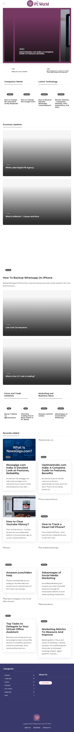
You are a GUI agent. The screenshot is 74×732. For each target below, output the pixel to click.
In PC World (19, 688)
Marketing (44, 408)
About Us (28, 727)
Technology (44, 94)
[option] (37, 35)
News (19, 695)
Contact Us (47, 727)
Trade (9, 408)
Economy (8, 164)
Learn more (45, 682)
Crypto (13, 69)
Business (22, 49)
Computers (68, 50)
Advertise (36, 727)
